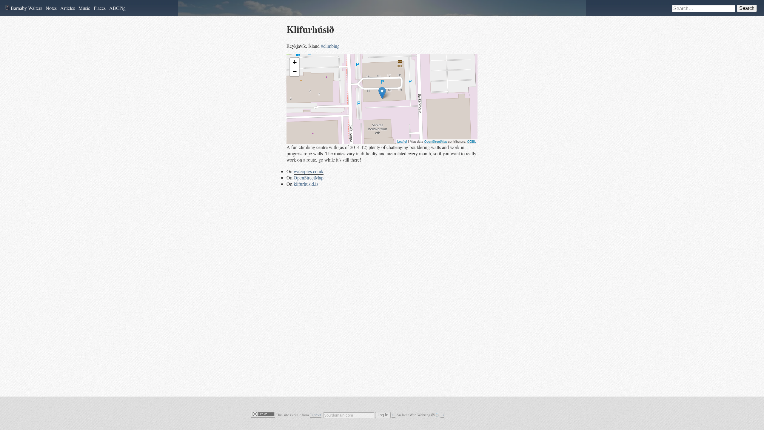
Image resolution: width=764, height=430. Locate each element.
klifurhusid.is (306, 184)
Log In (383, 415)
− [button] (295, 71)
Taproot (315, 414)
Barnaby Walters (26, 8)
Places (100, 8)
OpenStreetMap (435, 141)
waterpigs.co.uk (309, 171)
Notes (51, 8)
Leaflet (402, 141)
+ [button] (295, 62)
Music (84, 8)
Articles (67, 8)
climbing (330, 46)
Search (746, 8)
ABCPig (117, 8)
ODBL (471, 141)
